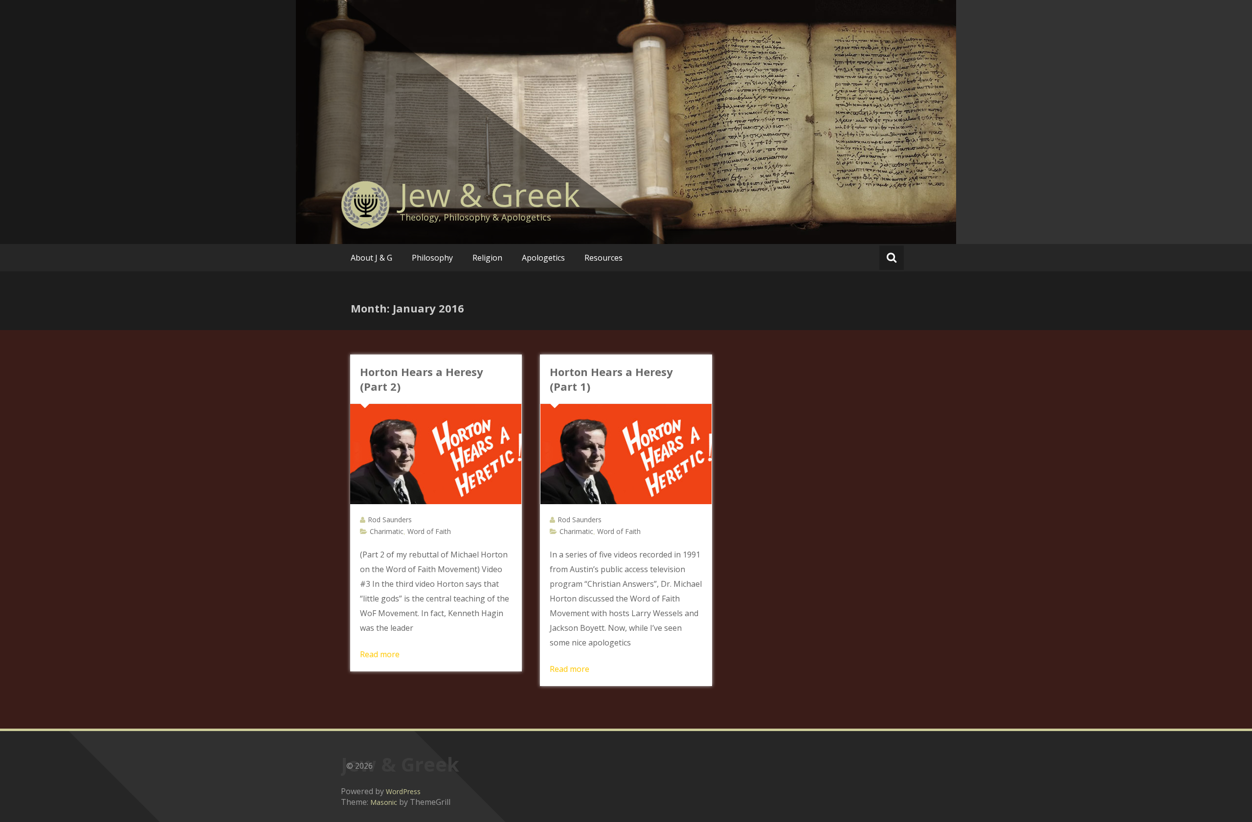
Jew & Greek (490, 194)
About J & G (371, 257)
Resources (603, 257)
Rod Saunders (390, 519)
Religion (487, 257)
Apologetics (543, 257)
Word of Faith (429, 531)
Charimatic (386, 531)
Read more (380, 654)
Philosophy (432, 257)
